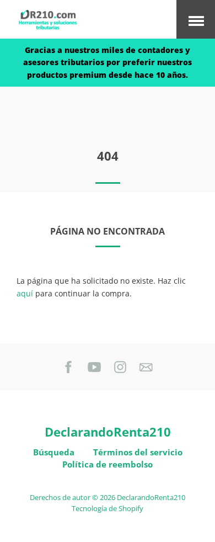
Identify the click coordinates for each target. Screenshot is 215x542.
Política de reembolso (107, 464)
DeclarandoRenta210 (108, 431)
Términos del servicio (137, 452)
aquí (25, 293)
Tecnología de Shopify (107, 508)
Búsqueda (53, 452)
